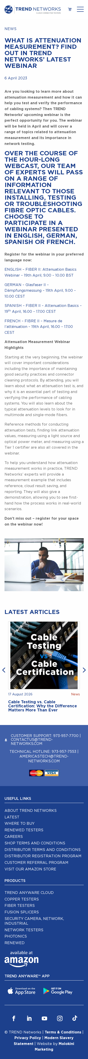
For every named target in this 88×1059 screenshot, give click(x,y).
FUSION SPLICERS (22, 912)
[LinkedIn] (29, 1019)
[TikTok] (75, 1019)
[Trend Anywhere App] (22, 991)
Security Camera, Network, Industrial (34, 921)
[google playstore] (58, 991)
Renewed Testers (24, 830)
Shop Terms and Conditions (35, 843)
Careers (14, 837)
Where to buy (20, 823)
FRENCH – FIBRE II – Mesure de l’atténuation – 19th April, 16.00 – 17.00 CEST (39, 326)
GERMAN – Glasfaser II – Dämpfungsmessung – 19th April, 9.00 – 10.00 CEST (40, 290)
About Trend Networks (31, 811)
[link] (69, 9)
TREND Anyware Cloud (29, 893)
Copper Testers (22, 899)
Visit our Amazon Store (30, 869)
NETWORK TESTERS (24, 930)
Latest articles (32, 612)
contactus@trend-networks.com (32, 742)
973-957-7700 (66, 736)
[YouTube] (44, 1019)
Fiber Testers (20, 905)
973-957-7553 (64, 751)
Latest (12, 817)
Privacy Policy (27, 1038)
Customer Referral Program (36, 863)
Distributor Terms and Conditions (43, 850)
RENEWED (15, 943)
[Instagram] (59, 1019)
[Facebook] (13, 1019)
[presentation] (4, 669)
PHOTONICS (16, 936)
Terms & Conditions (63, 1032)
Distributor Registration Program (43, 856)
